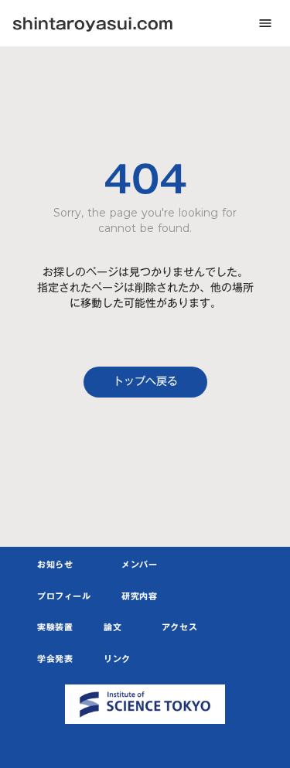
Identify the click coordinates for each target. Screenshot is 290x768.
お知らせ (55, 565)
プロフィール (63, 597)
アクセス (179, 628)
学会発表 (55, 660)
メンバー (139, 565)
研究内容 (139, 597)
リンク (117, 660)
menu (265, 23)
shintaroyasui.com (92, 23)
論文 (112, 628)
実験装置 (55, 628)
